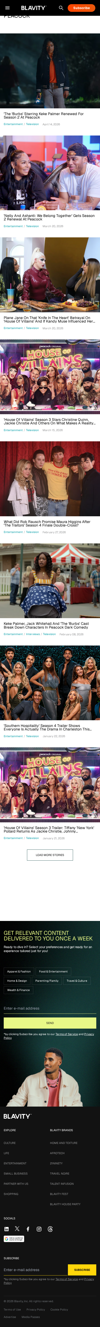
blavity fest (59, 1194)
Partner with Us (16, 1184)
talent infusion (62, 1184)
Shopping (11, 1194)
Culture (10, 1143)
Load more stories (50, 855)
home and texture (63, 1143)
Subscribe (81, 8)
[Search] (61, 8)
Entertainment (15, 1163)
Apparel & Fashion (19, 971)
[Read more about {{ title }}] (50, 70)
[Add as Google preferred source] (14, 1239)
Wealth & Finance (18, 990)
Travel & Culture (77, 981)
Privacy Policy (36, 1309)
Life (6, 1153)
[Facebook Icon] (28, 1229)
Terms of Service (67, 1034)
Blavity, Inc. (21, 1301)
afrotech (57, 1153)
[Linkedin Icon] (6, 1229)
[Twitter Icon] (17, 1228)
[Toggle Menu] (7, 8)
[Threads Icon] (50, 1229)
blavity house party (65, 1204)
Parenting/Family (46, 981)
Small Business (16, 1173)
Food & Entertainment (53, 971)
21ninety (56, 1163)
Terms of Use (12, 1309)
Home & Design (17, 981)
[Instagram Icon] (39, 1229)
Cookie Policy (59, 1309)
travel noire (59, 1173)
